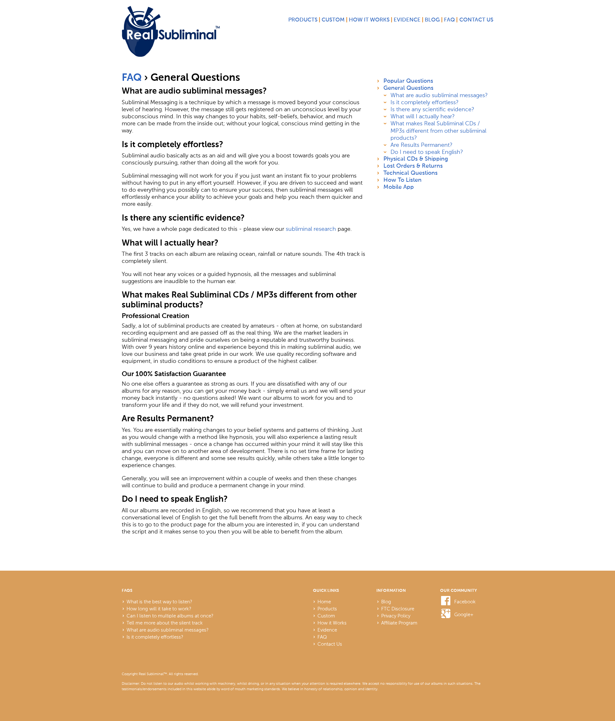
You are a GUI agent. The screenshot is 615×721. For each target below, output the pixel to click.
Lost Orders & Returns (413, 166)
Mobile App (398, 187)
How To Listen (402, 180)
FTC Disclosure (397, 609)
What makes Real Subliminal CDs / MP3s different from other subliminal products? (438, 130)
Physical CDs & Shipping (415, 159)
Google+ (463, 614)
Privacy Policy (395, 616)
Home (324, 602)
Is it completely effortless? (424, 102)
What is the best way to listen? (159, 602)
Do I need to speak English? (426, 151)
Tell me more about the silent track (165, 623)
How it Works (369, 20)
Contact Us (476, 20)
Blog (432, 20)
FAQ (449, 20)
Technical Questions (410, 173)
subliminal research (311, 228)
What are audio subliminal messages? (439, 95)
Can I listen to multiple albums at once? (170, 616)
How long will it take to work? (159, 609)
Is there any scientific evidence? (432, 109)
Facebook (465, 602)
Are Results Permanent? (421, 144)
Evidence (407, 20)
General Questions (408, 88)
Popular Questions (408, 81)
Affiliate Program (399, 623)
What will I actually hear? (422, 116)
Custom (333, 20)
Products (302, 20)
